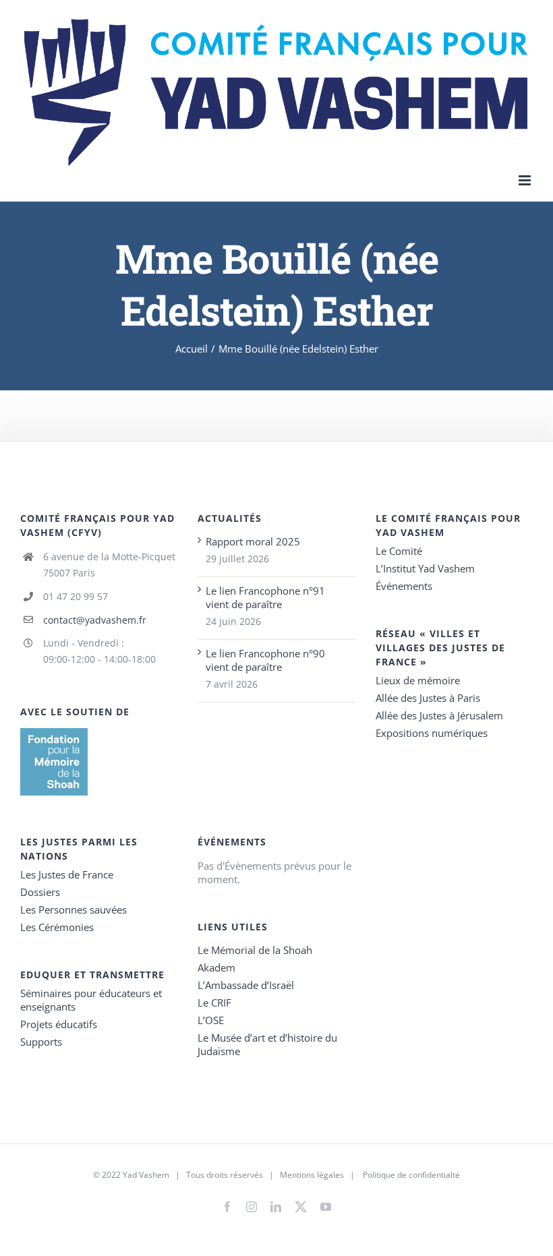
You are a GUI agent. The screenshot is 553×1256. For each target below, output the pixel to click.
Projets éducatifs (58, 1024)
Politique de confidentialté (411, 1174)
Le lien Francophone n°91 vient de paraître (265, 597)
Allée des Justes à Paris (428, 698)
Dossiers (40, 892)
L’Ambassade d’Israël (246, 985)
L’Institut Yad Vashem (425, 568)
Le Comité (399, 551)
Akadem (216, 967)
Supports (41, 1041)
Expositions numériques (432, 733)
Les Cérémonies (57, 927)
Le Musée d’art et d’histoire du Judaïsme (267, 1044)
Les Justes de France (66, 874)
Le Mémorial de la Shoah (255, 950)
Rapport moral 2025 (253, 541)
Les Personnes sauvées (73, 909)
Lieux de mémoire (418, 680)
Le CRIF (214, 1002)
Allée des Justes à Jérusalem (439, 715)
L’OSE (211, 1020)
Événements (404, 586)
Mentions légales (312, 1174)
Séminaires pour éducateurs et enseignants (91, 999)
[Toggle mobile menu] (526, 180)
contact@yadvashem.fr (94, 620)
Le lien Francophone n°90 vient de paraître (265, 660)
